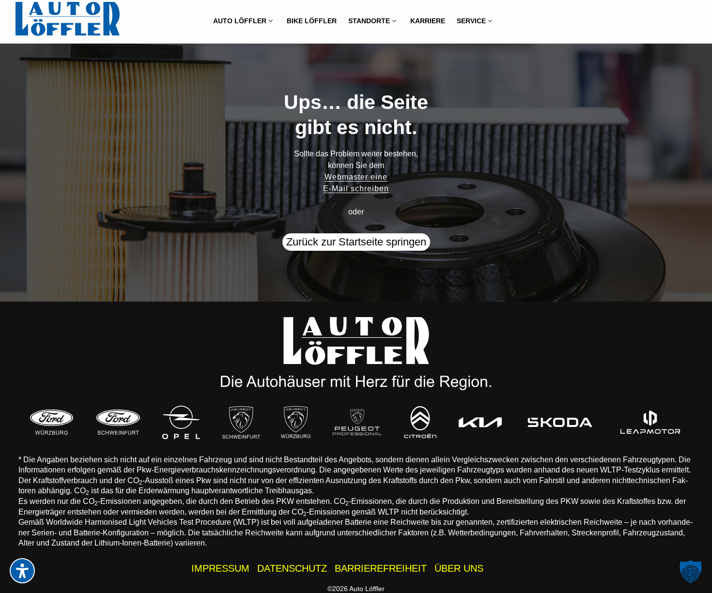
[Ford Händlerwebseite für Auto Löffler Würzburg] (52, 422)
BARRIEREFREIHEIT (381, 568)
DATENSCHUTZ (292, 568)
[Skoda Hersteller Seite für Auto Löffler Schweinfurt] (560, 422)
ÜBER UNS (458, 568)
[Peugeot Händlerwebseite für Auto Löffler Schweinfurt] (241, 422)
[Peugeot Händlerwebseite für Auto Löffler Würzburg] (295, 422)
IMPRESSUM (220, 568)
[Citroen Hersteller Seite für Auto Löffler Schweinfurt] (420, 422)
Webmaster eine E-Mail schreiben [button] (356, 183)
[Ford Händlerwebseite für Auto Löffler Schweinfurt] (118, 422)
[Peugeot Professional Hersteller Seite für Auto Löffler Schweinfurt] (357, 422)
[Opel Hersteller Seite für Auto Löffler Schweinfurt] (181, 422)
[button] (690, 571)
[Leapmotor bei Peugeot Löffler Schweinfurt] (650, 422)
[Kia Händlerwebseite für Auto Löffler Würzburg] (480, 422)
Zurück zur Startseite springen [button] (356, 242)
